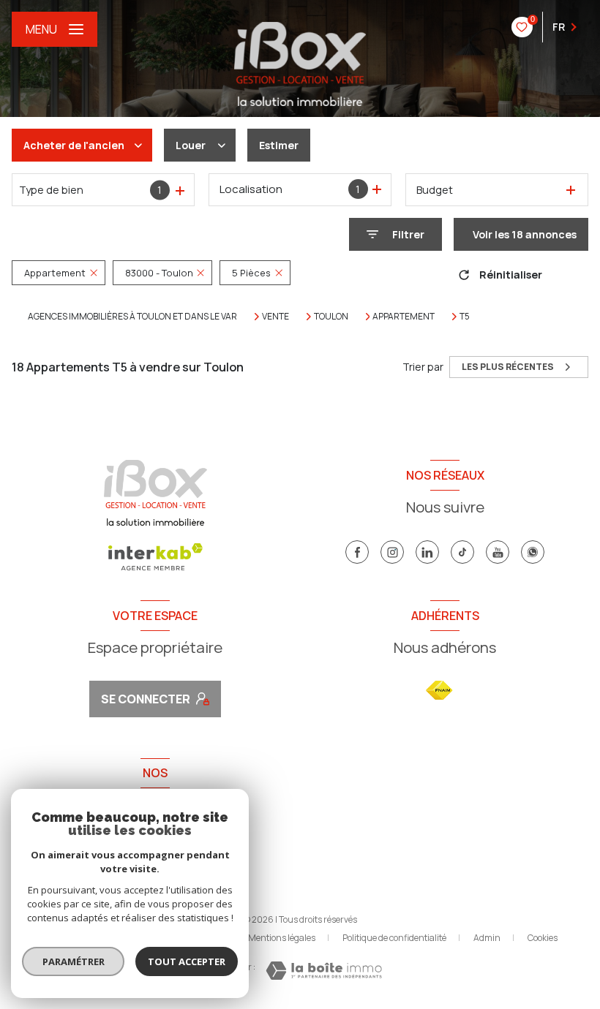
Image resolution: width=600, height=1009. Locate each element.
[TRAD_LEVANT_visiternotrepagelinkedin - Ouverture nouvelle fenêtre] (427, 552)
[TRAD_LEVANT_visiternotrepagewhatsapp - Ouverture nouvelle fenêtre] (532, 552)
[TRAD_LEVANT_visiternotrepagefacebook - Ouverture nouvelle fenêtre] (357, 552)
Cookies (543, 938)
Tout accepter (186, 961)
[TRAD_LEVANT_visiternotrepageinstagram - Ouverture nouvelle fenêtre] (392, 552)
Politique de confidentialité (394, 937)
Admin (486, 937)
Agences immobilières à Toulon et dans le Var (132, 316)
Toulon (331, 316)
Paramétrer (73, 961)
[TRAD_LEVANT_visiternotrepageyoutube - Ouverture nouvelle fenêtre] (497, 552)
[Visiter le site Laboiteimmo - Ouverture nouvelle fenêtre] (323, 970)
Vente (275, 316)
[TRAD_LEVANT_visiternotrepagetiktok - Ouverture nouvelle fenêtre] (462, 552)
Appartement (403, 316)
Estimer (279, 145)
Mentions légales (281, 937)
